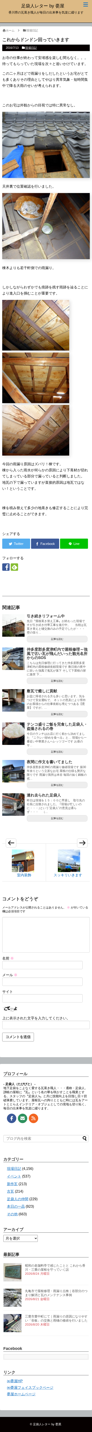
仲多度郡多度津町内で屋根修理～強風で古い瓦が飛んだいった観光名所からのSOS (57, 653)
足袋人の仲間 (17, 1199)
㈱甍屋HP (15, 1381)
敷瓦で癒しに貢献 (42, 691)
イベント (14, 1176)
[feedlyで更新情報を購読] (14, 567)
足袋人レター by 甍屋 (42, 5)
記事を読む (57, 639)
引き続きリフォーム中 (46, 616)
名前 (8, 958)
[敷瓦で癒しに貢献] (13, 700)
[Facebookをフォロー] (6, 567)
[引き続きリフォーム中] (13, 625)
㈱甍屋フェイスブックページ (30, 1387)
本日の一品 (16, 1206)
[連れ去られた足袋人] (13, 804)
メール (9, 975)
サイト (7, 992)
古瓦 (10, 1191)
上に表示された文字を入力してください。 (36, 1018)
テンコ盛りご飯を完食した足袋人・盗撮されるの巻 (57, 726)
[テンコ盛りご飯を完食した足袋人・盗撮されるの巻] (13, 733)
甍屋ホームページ (21, 1394)
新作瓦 (12, 1184)
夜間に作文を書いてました (49, 762)
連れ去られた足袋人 (44, 795)
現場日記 (31, 47)
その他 (12, 1214)
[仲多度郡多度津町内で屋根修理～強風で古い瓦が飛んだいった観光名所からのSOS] (13, 658)
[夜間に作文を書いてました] (13, 771)
